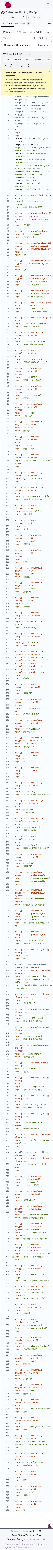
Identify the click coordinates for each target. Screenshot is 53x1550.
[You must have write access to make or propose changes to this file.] (28, 65)
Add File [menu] (43, 38)
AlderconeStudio (16, 12)
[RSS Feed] (4, 17)
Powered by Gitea (19, 1531)
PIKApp (33, 12)
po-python (30, 32)
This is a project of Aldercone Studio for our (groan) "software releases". (26, 1546)
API (44, 1539)
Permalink (17, 60)
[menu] (11, 1539)
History (38, 60)
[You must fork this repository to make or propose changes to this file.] (22, 65)
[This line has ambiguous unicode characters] (13, 1257)
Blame (28, 60)
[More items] (49, 23)
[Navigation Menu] (49, 4)
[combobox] (18, 38)
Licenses (34, 1539)
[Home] (7, 4)
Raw (7, 60)
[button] (12, 17)
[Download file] (5, 65)
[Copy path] (48, 32)
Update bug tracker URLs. (29, 45)
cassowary (11, 45)
